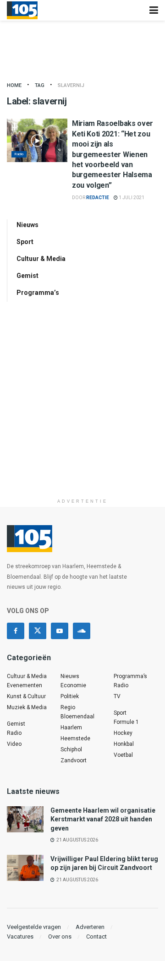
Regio (67, 707)
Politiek (69, 696)
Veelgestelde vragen (34, 926)
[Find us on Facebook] (15, 631)
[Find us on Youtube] (59, 631)
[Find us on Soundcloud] (81, 631)
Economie (73, 685)
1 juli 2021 (131, 197)
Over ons (60, 936)
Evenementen (24, 685)
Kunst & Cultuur (26, 696)
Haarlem (71, 727)
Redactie (97, 197)
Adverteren (90, 926)
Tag (39, 85)
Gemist (27, 275)
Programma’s (37, 292)
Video (14, 744)
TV (117, 696)
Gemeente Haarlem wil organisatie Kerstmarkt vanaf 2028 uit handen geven (102, 819)
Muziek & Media (27, 707)
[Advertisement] (82, 411)
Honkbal (124, 744)
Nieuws (27, 224)
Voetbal (123, 755)
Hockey (123, 733)
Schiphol (71, 749)
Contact (96, 936)
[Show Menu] (153, 10)
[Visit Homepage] (22, 10)
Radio (19, 154)
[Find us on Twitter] (37, 631)
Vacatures (20, 936)
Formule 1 (126, 722)
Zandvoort (73, 760)
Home (14, 85)
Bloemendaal (77, 716)
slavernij (71, 85)
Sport (24, 241)
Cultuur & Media (41, 258)
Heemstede (75, 738)
